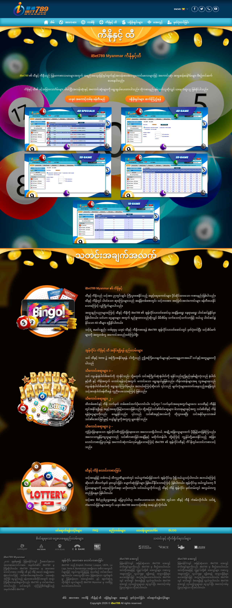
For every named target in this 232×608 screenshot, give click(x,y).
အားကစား (74, 598)
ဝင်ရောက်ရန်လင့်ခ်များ (68, 530)
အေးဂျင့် (124, 598)
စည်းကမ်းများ (117, 530)
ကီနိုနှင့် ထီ (96, 598)
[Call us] (209, 9)
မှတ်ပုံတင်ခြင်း (137, 598)
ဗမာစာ (177, 9)
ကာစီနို (85, 598)
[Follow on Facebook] (194, 9)
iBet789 (24, 75)
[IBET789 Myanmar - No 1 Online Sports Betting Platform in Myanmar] (31, 9)
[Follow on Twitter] (201, 9)
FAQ (95, 530)
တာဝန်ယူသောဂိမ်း (147, 530)
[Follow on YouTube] (216, 9)
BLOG (173, 530)
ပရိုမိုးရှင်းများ (110, 598)
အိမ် (64, 598)
